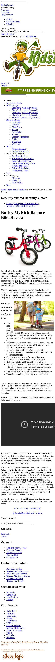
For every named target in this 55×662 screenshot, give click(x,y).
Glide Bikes (17, 127)
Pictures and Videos (20, 166)
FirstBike (15, 125)
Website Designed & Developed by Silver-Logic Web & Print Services (22, 649)
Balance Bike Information (23, 158)
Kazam (15, 129)
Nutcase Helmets (19, 149)
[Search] (27, 96)
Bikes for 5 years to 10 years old (25, 117)
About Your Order (14, 552)
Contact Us (16, 180)
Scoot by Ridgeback (20, 137)
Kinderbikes (17, 132)
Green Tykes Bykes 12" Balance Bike (22, 203)
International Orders (20, 170)
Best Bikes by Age (20, 156)
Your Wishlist (12, 555)
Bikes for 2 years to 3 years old (25, 110)
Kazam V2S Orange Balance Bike (21, 206)
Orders (9, 19)
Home (3, 190)
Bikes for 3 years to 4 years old (25, 112)
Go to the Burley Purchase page (27, 508)
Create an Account (14, 550)
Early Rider (16, 122)
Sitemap (9, 599)
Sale (8, 173)
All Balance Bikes (14, 103)
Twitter (4, 86)
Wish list (10, 24)
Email (3, 523)
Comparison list (13, 22)
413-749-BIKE (30, 36)
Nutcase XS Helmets (20, 151)
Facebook (5, 83)
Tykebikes (10, 635)
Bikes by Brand (13, 120)
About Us (16, 178)
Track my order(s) (8, 31)
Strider (14, 139)
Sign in (4, 34)
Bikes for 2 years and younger (24, 108)
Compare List (12, 557)
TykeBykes (16, 141)
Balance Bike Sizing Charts (23, 163)
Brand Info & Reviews (16, 190)
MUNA (15, 134)
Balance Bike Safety (20, 168)
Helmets (9, 146)
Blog (8, 185)
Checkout (5, 12)
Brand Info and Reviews (22, 161)
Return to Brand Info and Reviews (27, 513)
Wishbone (16, 144)
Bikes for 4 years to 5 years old (25, 115)
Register (10, 34)
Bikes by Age (12, 105)
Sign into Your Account (16, 548)
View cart (5, 10)
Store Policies (17, 183)
